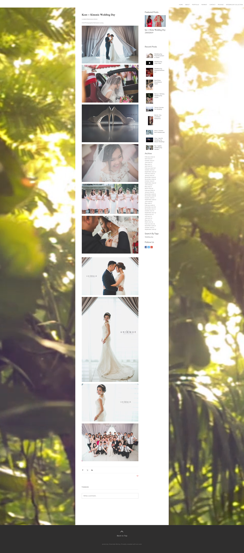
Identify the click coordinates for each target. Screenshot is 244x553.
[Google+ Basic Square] (151, 247)
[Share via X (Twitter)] (87, 470)
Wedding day (149, 237)
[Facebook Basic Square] (146, 247)
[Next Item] (163, 21)
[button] (221, 3)
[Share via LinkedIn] (92, 470)
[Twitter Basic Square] (149, 247)
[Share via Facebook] (83, 470)
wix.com (139, 544)
